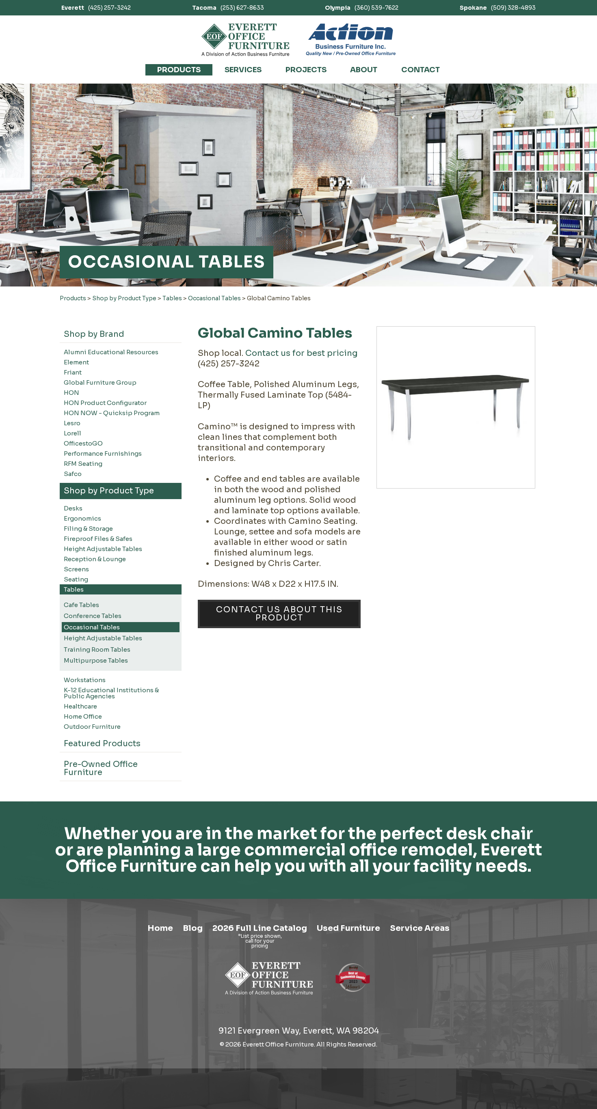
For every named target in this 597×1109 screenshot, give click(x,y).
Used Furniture (348, 928)
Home (160, 928)
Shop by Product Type (124, 298)
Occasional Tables (214, 298)
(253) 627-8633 (228, 7)
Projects (306, 69)
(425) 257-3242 (96, 7)
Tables (172, 298)
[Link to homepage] (245, 40)
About (363, 69)
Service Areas (420, 928)
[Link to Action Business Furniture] (351, 40)
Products (179, 69)
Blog (193, 928)
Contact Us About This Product (279, 614)
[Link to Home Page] (269, 996)
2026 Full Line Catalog (259, 928)
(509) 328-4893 (498, 7)
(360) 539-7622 (361, 7)
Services (243, 69)
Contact (420, 69)
